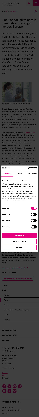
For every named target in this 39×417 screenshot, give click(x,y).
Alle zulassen (19, 235)
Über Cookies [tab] (32, 174)
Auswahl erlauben (19, 241)
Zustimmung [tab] (6, 174)
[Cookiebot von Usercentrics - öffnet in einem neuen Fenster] (28, 168)
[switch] (34, 214)
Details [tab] (19, 174)
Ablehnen (19, 247)
